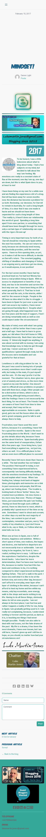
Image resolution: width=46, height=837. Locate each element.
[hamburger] (6, 4)
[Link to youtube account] (28, 807)
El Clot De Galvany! (9, 737)
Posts (23, 78)
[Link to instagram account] (31, 807)
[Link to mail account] (24, 807)
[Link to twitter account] (17, 807)
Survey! (5, 748)
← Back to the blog (10, 754)
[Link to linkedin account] (21, 807)
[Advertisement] (23, 39)
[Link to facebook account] (14, 807)
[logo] (26, 4)
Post (40, 724)
